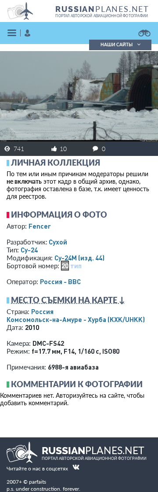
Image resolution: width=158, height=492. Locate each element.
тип (76, 266)
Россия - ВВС (60, 281)
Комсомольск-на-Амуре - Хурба (76, 319)
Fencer (40, 226)
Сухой (58, 242)
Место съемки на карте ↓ (68, 300)
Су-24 (29, 250)
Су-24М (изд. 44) (79, 258)
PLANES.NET (102, 9)
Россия (42, 311)
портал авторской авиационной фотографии (101, 16)
